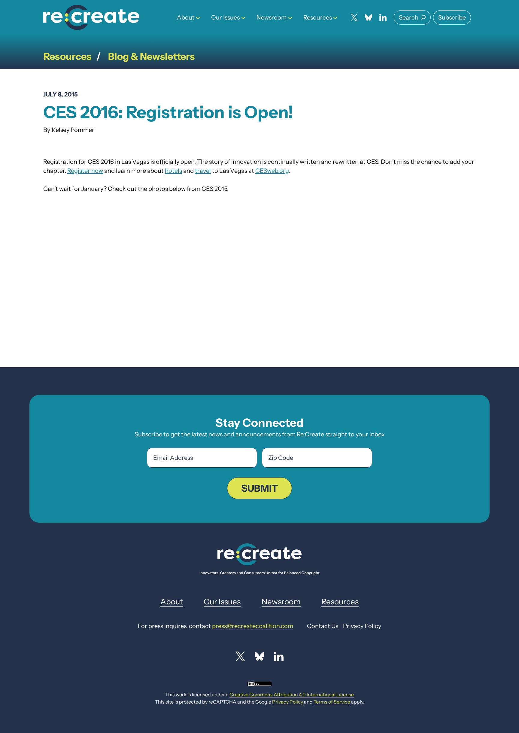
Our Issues (225, 17)
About (186, 17)
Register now (85, 170)
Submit (259, 488)
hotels (173, 170)
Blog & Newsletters (151, 56)
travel (203, 170)
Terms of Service (332, 702)
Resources (317, 17)
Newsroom (271, 17)
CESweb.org (272, 170)
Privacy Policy (287, 702)
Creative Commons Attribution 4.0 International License (291, 695)
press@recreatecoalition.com (252, 626)
